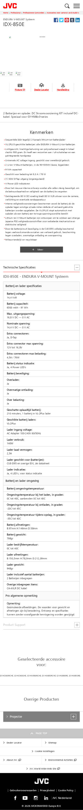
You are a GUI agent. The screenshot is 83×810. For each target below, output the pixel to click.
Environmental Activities (60, 760)
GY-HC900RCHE (6, 676)
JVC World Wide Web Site (43, 768)
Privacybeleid (47, 790)
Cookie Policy (65, 790)
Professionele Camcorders (33, 13)
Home (5, 13)
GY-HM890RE (62, 676)
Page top (41, 733)
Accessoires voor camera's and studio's (63, 13)
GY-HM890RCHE (34, 676)
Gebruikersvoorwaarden (23, 790)
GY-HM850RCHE (49, 676)
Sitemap (52, 742)
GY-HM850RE (74, 676)
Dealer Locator (41, 89)
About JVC (12, 760)
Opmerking (13, 603)
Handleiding (63, 89)
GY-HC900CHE (20, 676)
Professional (16, 13)
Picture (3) (20, 89)
